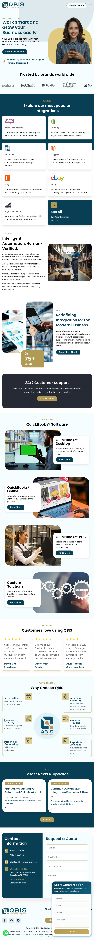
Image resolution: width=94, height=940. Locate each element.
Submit (71, 931)
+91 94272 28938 (17, 850)
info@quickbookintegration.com (23, 862)
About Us (49, 909)
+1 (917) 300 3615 (17, 855)
